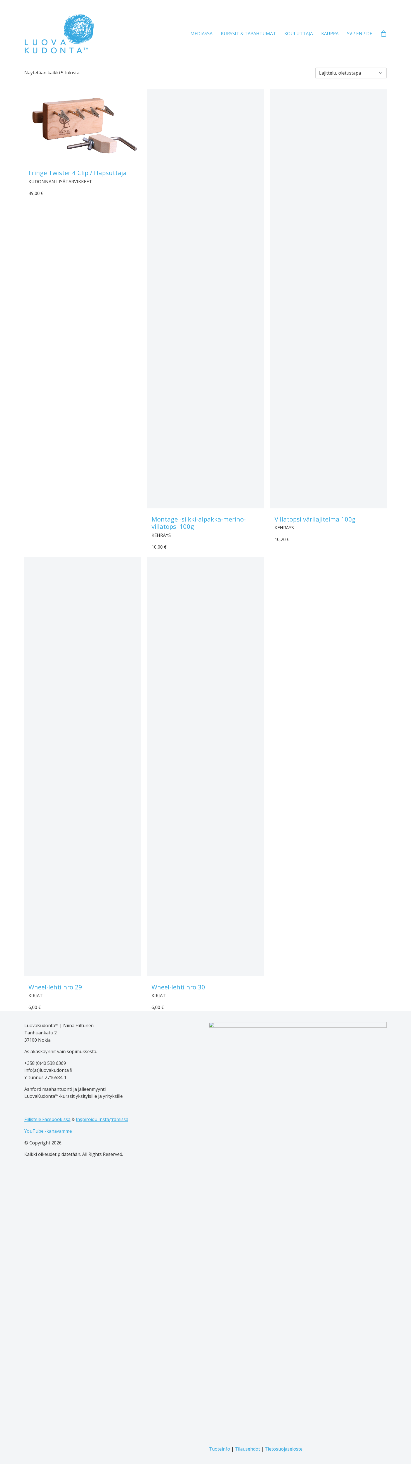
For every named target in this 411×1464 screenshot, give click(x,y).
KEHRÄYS (161, 535)
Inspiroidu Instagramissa (102, 1119)
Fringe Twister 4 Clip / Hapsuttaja (78, 172)
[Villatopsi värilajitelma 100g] (328, 298)
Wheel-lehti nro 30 (178, 987)
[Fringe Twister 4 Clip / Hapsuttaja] (82, 125)
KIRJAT (36, 995)
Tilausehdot (247, 1449)
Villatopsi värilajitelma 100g (315, 519)
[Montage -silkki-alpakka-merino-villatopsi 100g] (205, 298)
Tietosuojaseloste (284, 1449)
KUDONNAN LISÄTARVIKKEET (60, 181)
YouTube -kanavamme (48, 1131)
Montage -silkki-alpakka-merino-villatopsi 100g (199, 522)
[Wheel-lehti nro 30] (205, 766)
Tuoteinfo (219, 1449)
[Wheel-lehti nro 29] (82, 766)
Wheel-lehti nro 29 (55, 987)
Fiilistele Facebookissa (47, 1119)
